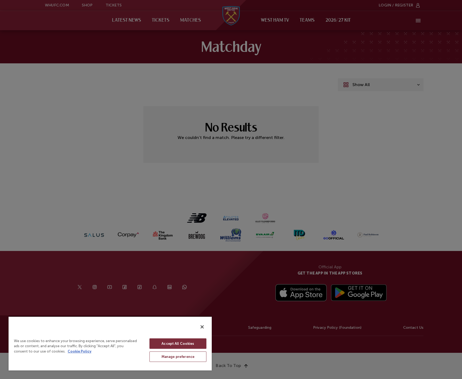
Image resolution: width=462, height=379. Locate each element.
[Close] (202, 327)
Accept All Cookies (177, 344)
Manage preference (177, 357)
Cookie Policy (79, 351)
